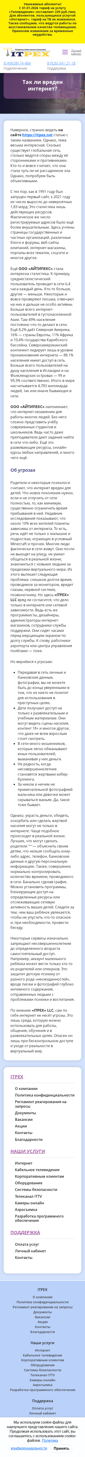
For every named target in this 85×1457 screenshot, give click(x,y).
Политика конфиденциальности (45, 1095)
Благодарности (29, 1139)
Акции (21, 1126)
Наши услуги (27, 1151)
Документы (25, 1113)
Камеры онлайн (29, 1203)
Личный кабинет (76, 52)
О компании (26, 1088)
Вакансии (24, 1119)
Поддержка (25, 1232)
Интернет (23, 1163)
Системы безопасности (36, 1189)
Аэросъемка (26, 1209)
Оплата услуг (27, 1244)
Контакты (23, 1133)
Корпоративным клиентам (39, 1176)
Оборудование (28, 1183)
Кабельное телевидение (37, 1170)
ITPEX (16, 1077)
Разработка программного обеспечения (39, 1218)
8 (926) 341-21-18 (61, 63)
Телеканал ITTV (28, 1196)
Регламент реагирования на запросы (40, 1104)
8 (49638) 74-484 (17, 63)
